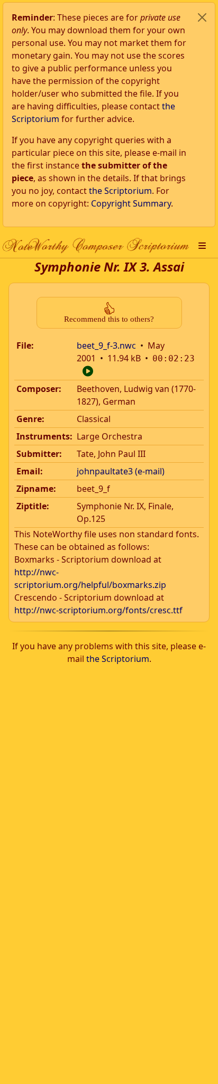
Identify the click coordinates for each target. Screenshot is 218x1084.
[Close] (202, 17)
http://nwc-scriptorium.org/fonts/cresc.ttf (98, 610)
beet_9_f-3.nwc (106, 345)
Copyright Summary (131, 203)
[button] (202, 246)
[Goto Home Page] (96, 245)
